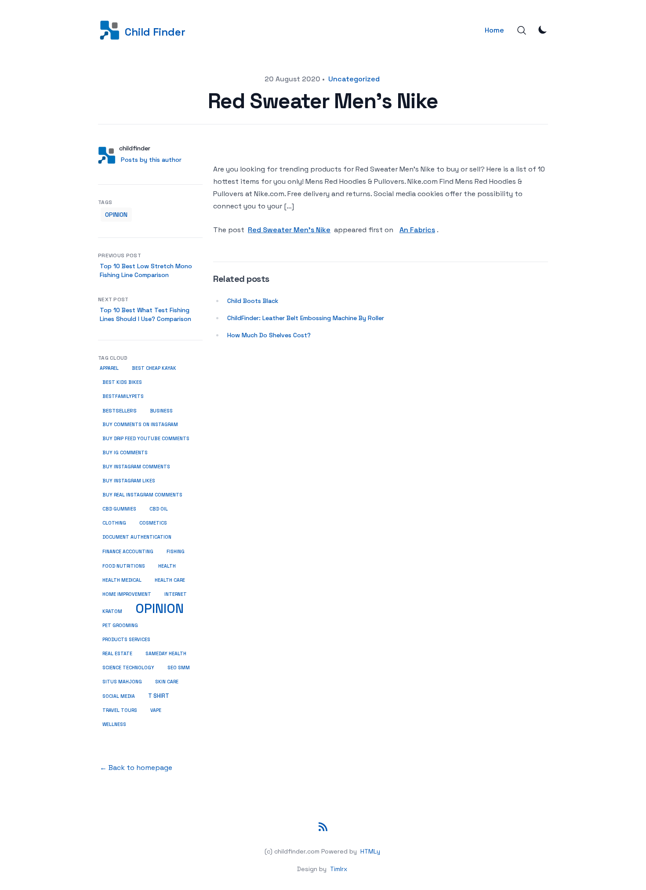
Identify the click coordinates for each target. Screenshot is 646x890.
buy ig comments (125, 453)
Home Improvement (126, 594)
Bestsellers (119, 411)
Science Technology (128, 668)
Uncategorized (354, 79)
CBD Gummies (119, 509)
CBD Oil (158, 509)
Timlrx (338, 869)
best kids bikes (122, 382)
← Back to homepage (136, 767)
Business (161, 411)
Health (167, 566)
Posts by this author (151, 160)
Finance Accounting (127, 551)
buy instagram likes (128, 481)
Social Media (118, 696)
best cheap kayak (154, 368)
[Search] (521, 30)
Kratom (112, 611)
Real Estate (117, 654)
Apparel (109, 368)
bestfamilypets (123, 396)
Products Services (126, 639)
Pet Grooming (120, 625)
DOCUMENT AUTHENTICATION (136, 537)
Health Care (170, 580)
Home (494, 30)
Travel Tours (119, 710)
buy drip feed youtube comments (145, 438)
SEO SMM (178, 668)
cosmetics (153, 523)
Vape (155, 710)
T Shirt (158, 696)
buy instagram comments (136, 467)
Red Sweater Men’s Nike (289, 229)
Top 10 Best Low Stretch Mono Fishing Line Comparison (146, 270)
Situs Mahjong (122, 682)
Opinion (116, 215)
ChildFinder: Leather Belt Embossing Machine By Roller (305, 318)
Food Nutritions (123, 566)
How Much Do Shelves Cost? (269, 335)
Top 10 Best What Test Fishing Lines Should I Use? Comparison (145, 314)
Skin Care (166, 682)
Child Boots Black (252, 301)
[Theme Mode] (542, 29)
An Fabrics (417, 229)
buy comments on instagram (140, 424)
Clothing (114, 523)
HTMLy (370, 851)
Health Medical (122, 580)
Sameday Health (165, 654)
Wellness (114, 724)
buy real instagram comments (142, 495)
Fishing (176, 551)
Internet (175, 594)
